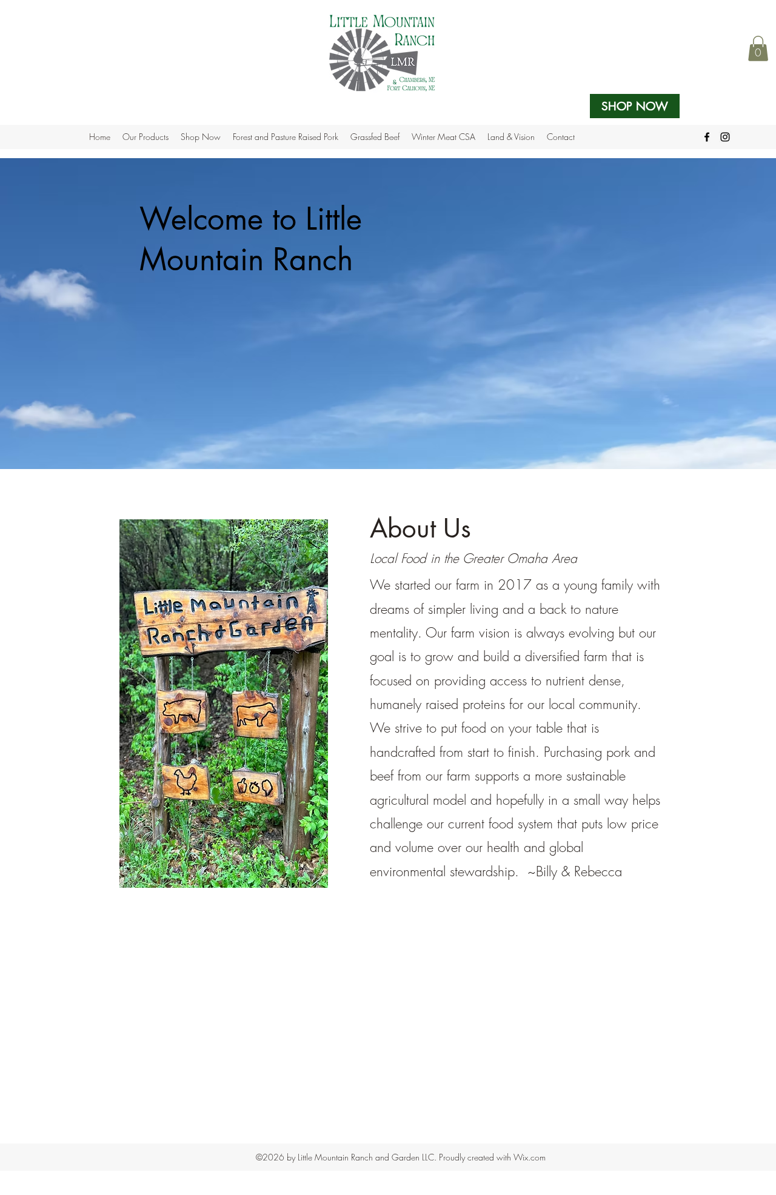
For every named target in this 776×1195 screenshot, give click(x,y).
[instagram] (725, 137)
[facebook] (707, 137)
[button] (758, 48)
